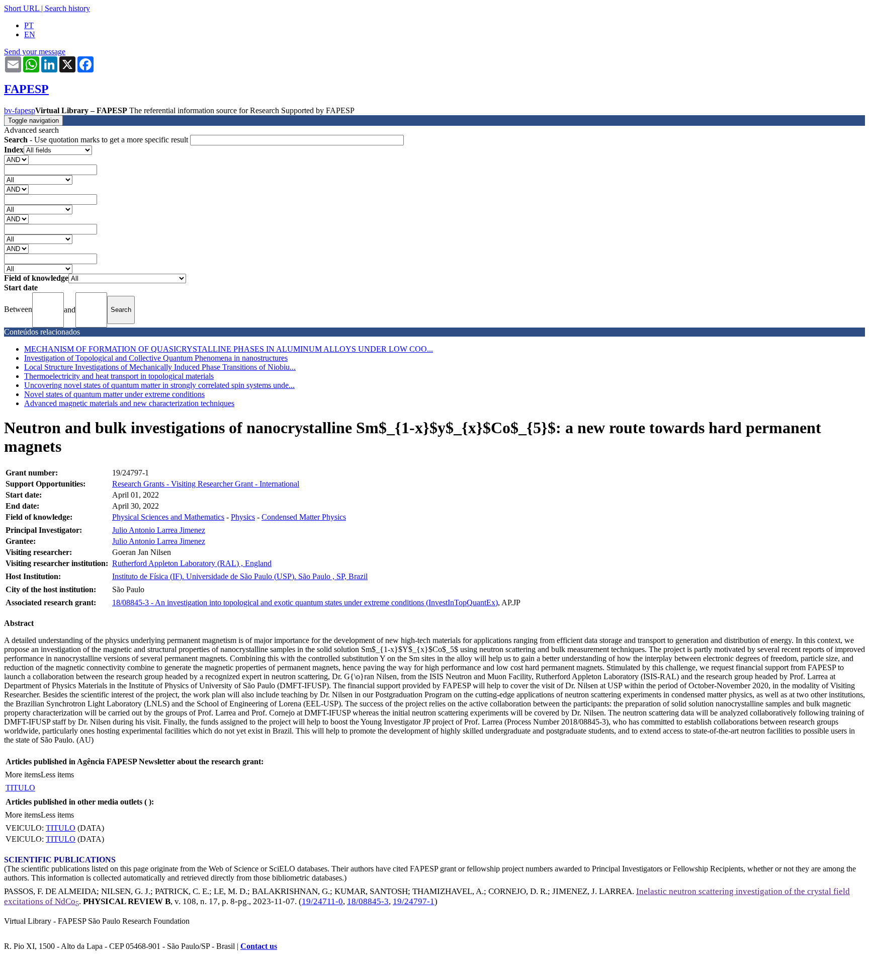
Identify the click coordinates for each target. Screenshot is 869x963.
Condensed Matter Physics (304, 517)
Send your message (34, 51)
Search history (67, 8)
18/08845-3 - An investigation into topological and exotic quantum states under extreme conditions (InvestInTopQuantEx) (305, 602)
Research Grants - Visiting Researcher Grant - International (205, 483)
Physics (243, 517)
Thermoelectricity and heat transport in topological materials (119, 376)
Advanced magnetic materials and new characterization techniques (129, 403)
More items (23, 774)
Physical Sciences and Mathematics (168, 517)
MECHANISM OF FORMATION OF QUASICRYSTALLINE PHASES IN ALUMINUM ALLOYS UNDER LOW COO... (228, 349)
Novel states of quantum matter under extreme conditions (114, 394)
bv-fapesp (19, 110)
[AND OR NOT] (16, 159)
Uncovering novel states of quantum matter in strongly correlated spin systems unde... (159, 385)
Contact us (258, 946)
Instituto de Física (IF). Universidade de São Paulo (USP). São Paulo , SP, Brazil (240, 576)
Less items (57, 774)
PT (29, 25)
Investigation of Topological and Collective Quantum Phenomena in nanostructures (156, 358)
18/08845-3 (368, 901)
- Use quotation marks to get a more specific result (97, 139)
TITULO (20, 787)
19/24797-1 (413, 901)
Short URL (21, 8)
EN (29, 34)
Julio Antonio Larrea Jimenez (158, 530)
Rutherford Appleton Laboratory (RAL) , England (192, 563)
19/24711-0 (322, 901)
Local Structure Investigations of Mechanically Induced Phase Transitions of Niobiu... (160, 367)
